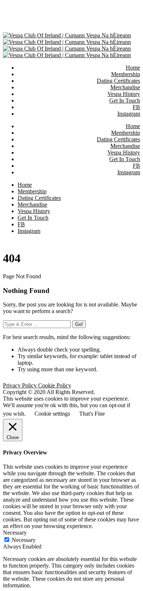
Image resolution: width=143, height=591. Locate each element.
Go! (79, 324)
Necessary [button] (15, 532)
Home (133, 126)
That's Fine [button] (92, 413)
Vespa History (123, 152)
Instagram (128, 172)
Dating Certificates (118, 139)
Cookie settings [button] (52, 413)
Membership (125, 133)
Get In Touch (124, 159)
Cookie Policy (54, 385)
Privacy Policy (20, 385)
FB (136, 166)
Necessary (24, 540)
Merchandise (125, 146)
